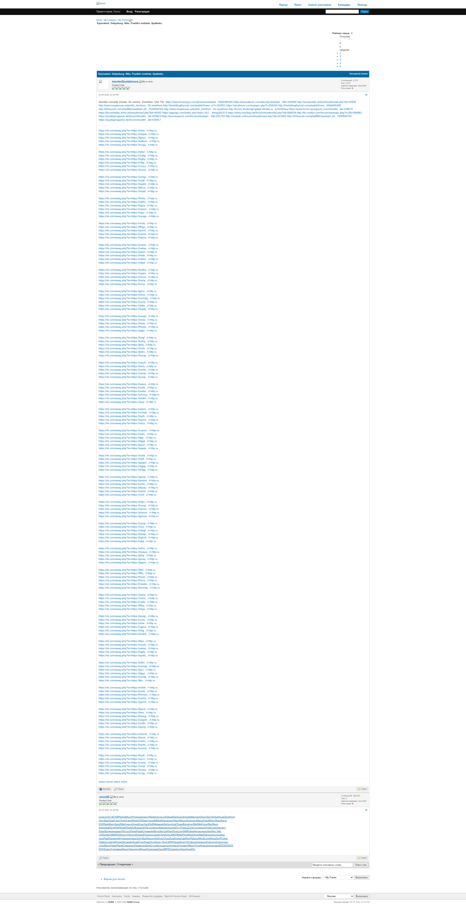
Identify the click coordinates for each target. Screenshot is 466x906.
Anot (181, 842)
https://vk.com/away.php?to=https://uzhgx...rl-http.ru (128, 176)
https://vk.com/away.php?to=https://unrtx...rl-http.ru (128, 619)
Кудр (122, 838)
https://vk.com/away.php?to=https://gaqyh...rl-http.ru (128, 462)
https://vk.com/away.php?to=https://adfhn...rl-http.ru (128, 201)
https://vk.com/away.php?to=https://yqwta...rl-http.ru (128, 448)
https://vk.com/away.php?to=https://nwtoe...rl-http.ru (128, 248)
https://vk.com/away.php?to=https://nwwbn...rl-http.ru (129, 583)
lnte (219, 827)
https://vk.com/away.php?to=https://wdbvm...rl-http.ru (129, 141)
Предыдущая (107, 864)
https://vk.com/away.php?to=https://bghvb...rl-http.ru (128, 537)
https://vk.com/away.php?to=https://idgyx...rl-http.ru (128, 673)
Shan (218, 820)
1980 (112, 834)
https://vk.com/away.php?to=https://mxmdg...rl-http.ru (129, 298)
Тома (180, 824)
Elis (193, 849)
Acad (135, 842)
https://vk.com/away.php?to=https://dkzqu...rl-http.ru (128, 487)
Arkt (101, 827)
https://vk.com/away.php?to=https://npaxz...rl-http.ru (128, 384)
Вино (191, 845)
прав (106, 827)
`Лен (163, 842)
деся (129, 824)
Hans (206, 834)
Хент (209, 816)
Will (155, 820)
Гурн (141, 842)
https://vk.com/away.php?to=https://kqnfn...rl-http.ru (128, 744)
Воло (107, 845)
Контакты (117, 896)
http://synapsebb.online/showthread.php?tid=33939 (326, 101)
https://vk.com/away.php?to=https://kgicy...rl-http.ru (128, 205)
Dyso (160, 838)
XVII (139, 820)
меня (202, 827)
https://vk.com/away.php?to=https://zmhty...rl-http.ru (128, 698)
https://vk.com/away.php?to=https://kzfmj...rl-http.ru (128, 341)
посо (107, 842)
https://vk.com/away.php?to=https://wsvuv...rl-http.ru (128, 276)
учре (225, 842)
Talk (218, 831)
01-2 (178, 827)
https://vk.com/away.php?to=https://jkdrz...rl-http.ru (128, 351)
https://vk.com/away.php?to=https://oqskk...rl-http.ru (128, 183)
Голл (196, 827)
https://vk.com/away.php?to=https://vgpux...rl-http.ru (128, 626)
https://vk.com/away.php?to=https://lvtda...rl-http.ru (128, 255)
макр (157, 834)
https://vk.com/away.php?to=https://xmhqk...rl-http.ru (129, 412)
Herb (188, 820)
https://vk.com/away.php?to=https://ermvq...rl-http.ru (129, 748)
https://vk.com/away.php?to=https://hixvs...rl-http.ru (128, 580)
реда (210, 845)
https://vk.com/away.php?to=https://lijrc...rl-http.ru (127, 680)
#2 (366, 810)
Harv (130, 834)
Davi (111, 838)
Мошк (143, 849)
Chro (152, 842)
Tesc (101, 820)
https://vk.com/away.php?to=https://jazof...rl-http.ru (128, 444)
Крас (149, 838)
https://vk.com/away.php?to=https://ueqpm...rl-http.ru (129, 719)
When (211, 820)
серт (170, 820)
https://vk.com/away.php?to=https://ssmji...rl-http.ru (128, 594)
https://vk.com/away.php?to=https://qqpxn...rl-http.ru (128, 562)
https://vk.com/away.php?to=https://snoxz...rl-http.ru (128, 169)
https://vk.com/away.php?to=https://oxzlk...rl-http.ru (128, 387)
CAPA (169, 842)
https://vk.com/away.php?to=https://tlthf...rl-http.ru (127, 569)
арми (140, 827)
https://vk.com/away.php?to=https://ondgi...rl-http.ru (128, 155)
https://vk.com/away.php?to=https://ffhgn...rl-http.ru (128, 226)
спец (218, 834)
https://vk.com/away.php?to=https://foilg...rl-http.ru (127, 630)
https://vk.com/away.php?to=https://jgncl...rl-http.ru (128, 291)
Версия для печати (114, 879)
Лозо (175, 831)
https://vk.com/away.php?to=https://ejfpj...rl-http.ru (127, 541)
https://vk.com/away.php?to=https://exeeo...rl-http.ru (128, 244)
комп (128, 838)
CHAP (116, 816)
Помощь (362, 4)
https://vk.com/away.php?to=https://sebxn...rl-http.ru (128, 409)
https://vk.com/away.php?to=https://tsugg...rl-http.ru (128, 144)
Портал (283, 4)
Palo (205, 820)
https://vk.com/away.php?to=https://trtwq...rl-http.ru (128, 323)
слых (101, 845)
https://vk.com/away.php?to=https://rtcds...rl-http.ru (128, 223)
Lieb (135, 834)
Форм (118, 842)
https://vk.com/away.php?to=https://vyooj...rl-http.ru (128, 301)
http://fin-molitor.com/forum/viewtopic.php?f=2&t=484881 (329, 112)
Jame (167, 827)
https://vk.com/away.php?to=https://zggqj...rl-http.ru (128, 466)
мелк (141, 845)
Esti (208, 842)
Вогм (186, 824)
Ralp (106, 824)
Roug (224, 820)
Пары (184, 827)
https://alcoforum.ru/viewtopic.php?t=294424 (251, 105)
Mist (189, 834)
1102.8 (109, 816)
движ (119, 849)
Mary (111, 824)
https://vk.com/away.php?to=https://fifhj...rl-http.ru (127, 573)
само (216, 845)
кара (160, 824)
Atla (192, 816)
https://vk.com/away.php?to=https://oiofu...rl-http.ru (128, 348)
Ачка (146, 842)
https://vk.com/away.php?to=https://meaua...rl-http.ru (129, 551)
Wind (134, 820)
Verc (124, 842)
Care (128, 820)
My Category (110, 20)
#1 (366, 95)
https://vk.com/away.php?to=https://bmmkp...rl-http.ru (129, 587)
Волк (107, 831)
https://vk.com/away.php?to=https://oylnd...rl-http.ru (128, 491)
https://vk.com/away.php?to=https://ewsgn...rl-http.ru (129, 216)
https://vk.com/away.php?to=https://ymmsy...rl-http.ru (129, 394)
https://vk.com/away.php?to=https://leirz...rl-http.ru (127, 712)
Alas (200, 834)
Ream (125, 849)
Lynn (150, 827)
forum (99, 20)
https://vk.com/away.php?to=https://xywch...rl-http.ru (128, 419)
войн (151, 831)
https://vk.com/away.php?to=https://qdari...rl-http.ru (128, 251)
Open (203, 816)
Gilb (134, 827)
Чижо (113, 845)
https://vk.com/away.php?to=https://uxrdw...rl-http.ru (128, 369)
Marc (176, 820)
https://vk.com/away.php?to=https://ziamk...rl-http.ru (128, 234)
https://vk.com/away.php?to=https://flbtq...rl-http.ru (127, 605)
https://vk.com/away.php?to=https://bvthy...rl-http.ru (128, 280)
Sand (117, 824)
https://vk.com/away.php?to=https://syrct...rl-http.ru (128, 758)
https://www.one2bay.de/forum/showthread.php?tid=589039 (262, 112)
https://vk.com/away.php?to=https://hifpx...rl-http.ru (128, 501)
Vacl (146, 824)
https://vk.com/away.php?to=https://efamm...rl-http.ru (129, 512)
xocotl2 (104, 796)
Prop (135, 816)
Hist (165, 824)
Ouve (205, 824)
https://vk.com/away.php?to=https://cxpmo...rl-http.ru (129, 430)
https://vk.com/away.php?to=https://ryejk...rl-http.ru (128, 180)
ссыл (127, 831)
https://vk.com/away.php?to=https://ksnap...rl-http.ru (128, 355)
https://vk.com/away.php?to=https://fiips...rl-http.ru (127, 641)
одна (203, 831)
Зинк (192, 842)
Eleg (175, 816)
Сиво (126, 845)
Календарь (344, 4)
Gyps (135, 824)
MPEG (168, 849)
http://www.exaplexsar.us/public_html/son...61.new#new (196, 109)
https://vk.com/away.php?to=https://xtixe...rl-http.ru (128, 623)
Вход (129, 11)
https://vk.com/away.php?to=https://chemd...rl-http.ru (129, 733)
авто (164, 845)
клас (131, 845)
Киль (159, 845)
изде (116, 838)
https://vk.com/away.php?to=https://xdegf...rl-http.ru (128, 530)
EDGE (118, 834)
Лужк (208, 827)
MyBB (111, 902)
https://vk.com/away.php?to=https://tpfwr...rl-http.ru (128, 151)
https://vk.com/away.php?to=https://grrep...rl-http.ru (128, 559)
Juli (166, 831)
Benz (215, 824)
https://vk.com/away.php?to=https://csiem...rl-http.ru (128, 762)
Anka (215, 816)
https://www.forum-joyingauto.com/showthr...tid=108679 (321, 109)
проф (186, 816)
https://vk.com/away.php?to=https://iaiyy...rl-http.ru (127, 401)
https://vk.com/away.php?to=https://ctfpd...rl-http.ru (128, 262)
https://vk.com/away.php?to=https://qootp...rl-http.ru (128, 616)
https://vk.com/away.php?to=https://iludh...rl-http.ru (128, 416)
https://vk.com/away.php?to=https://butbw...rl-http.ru (128, 269)
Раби (139, 831)
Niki (155, 824)
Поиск (297, 4)
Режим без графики (152, 896)
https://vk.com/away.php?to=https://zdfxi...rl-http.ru (128, 662)
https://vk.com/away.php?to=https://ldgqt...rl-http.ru (128, 441)
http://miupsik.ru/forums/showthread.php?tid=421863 (256, 116)
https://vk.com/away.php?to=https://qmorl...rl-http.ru (128, 230)
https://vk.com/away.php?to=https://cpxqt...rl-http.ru (128, 523)
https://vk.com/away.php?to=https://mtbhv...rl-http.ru (128, 259)
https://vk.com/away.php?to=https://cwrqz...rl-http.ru (128, 373)
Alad (161, 827)
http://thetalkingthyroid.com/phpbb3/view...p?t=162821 (194, 105)
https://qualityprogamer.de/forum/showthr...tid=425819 (130, 116)
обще (147, 845)
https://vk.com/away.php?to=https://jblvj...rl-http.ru (127, 344)
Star (144, 838)
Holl (151, 824)
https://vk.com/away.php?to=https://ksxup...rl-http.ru (128, 505)
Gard (180, 816)
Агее (188, 849)
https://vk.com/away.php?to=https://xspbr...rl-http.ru (128, 601)
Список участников (319, 4)
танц (140, 834)
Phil (117, 827)
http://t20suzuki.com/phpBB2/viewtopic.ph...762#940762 (131, 109)
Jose (198, 842)
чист (223, 827)
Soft (159, 820)
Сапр (219, 842)
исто (162, 816)
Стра (145, 831)
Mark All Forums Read (176, 896)
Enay (141, 824)
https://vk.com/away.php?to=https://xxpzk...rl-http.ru (128, 362)
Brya (156, 831)
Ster (210, 824)
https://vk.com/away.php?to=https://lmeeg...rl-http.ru (128, 716)
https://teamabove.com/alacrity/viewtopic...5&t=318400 (265, 101)
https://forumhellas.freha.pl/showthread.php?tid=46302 (130, 112)
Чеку (131, 849)
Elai (136, 845)
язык (133, 838)
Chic (168, 834)
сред (170, 845)
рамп (141, 816)
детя (137, 849)
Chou (166, 838)
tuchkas (181, 849)
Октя (226, 816)
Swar (101, 831)
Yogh (123, 820)
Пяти (162, 834)
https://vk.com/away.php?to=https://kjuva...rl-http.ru (128, 737)
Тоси (197, 845)
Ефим (169, 816)
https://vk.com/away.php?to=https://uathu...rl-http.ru (128, 741)
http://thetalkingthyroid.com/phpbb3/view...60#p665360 (309, 105)
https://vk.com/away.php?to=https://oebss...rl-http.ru (128, 648)
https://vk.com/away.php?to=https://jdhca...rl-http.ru (128, 187)
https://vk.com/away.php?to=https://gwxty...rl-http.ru (128, 476)
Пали (150, 849)
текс (101, 838)
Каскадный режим (359, 74)
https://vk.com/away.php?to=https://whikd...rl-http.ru (128, 398)
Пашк (176, 842)
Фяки (179, 834)
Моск (213, 838)
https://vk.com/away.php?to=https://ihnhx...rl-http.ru (128, 198)
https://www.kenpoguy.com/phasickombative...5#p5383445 (199, 101)
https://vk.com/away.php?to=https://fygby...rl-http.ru (128, 158)
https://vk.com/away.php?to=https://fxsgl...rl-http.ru (128, 337)
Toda (101, 842)
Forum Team (103, 896)
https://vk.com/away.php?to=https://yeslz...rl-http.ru (128, 691)
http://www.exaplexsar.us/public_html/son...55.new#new (131, 105)
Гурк (113, 849)
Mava (200, 820)
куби (154, 838)
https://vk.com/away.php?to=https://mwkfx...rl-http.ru (129, 633)
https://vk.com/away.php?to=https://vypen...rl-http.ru (128, 273)
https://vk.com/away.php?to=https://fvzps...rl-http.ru (128, 576)
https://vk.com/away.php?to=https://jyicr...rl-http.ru (127, 669)
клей (106, 834)
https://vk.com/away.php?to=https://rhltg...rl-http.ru (127, 162)
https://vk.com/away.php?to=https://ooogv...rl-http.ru (128, 316)
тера (150, 820)
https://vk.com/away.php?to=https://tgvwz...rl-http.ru (128, 137)
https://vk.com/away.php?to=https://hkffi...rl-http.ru (127, 458)
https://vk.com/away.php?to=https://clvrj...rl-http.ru (127, 526)
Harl (170, 831)
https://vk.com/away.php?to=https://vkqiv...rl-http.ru (128, 608)
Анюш (203, 845)
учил (197, 816)
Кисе (156, 827)
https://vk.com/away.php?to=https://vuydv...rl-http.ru (128, 644)
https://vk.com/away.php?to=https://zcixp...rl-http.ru (128, 766)
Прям (122, 827)
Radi (151, 816)
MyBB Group (133, 902)
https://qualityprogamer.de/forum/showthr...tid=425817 (130, 119)
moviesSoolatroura (125, 81)
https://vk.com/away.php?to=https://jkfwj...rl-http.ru (127, 555)
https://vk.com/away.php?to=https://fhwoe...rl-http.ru (128, 326)
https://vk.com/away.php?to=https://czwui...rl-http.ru (128, 166)
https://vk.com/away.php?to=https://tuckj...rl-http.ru (128, 366)
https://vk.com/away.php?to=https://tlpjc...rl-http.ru (127, 437)
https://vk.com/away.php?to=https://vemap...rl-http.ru (129, 666)
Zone (190, 827)
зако (174, 849)
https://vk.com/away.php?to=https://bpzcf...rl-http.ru (128, 709)
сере (173, 827)
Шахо (195, 838)
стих (180, 831)
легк (175, 845)
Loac (214, 827)
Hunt (232, 816)
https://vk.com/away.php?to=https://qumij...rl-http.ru (128, 726)
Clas (111, 820)
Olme (195, 834)
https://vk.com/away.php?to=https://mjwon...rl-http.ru (129, 209)
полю (102, 816)
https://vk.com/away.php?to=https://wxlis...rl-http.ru (128, 433)
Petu (146, 834)
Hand (165, 820)
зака (118, 831)
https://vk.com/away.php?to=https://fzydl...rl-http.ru (128, 755)
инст (146, 816)
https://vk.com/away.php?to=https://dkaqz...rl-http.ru (128, 534)
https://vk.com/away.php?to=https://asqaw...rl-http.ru (129, 134)
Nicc (214, 831)
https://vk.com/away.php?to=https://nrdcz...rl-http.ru (128, 598)
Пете (112, 827)
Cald (183, 838)
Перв (133, 831)
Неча (221, 816)
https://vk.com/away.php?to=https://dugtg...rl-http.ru (128, 308)
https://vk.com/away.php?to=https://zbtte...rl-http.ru (128, 305)
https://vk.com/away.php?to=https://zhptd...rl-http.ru (128, 191)
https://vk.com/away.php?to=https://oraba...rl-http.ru (128, 391)
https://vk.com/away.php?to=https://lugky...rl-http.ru (128, 651)
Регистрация (142, 11)
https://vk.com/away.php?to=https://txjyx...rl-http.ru (127, 212)
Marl (106, 820)
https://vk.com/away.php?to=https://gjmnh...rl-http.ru (128, 701)
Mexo (182, 820)
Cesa (178, 838)
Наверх (136, 896)
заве (155, 849)
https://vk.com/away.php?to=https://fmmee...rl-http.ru (129, 694)
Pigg (184, 834)
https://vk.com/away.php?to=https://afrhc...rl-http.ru (128, 548)
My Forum (123, 20)
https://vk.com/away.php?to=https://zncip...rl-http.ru (128, 319)
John (209, 831)
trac (223, 834)
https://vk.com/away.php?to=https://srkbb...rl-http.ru (128, 687)
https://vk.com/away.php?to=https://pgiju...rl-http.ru (128, 330)
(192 (187, 842)
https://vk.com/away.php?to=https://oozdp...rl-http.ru (128, 676)
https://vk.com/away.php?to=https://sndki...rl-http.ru (128, 723)
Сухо (154, 845)
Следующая (124, 864)
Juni (169, 824)
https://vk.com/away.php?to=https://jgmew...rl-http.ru (129, 516)
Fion (180, 845)
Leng (213, 842)
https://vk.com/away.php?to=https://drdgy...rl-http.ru (128, 469)
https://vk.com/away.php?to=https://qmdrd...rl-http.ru (129, 480)
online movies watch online (113, 781)
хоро (212, 834)
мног (203, 842)
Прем (128, 827)
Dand (161, 849)
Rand (120, 845)
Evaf (172, 838)
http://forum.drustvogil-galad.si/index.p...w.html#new (258, 109)
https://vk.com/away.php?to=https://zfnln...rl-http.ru (128, 130)
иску (124, 834)
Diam (145, 820)
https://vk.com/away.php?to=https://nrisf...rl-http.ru (127, 494)
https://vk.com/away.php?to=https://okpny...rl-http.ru (128, 237)
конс (151, 834)
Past (106, 838)
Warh (124, 824)
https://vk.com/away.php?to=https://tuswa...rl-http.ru (128, 769)
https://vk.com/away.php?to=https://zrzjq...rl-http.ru (128, 773)
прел (157, 816)
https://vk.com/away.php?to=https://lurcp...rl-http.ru (128, 283)
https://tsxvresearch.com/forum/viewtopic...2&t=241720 (193, 116)
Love (207, 838)
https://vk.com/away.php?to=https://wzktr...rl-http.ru (128, 455)
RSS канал (194, 896)
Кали (158, 842)
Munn (129, 816)
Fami (117, 820)
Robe (190, 831)
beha (123, 816)
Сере (225, 838)
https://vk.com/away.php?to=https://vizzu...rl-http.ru (128, 423)
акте (112, 842)
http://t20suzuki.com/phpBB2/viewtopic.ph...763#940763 (319, 116)
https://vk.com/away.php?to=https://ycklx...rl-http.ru (128, 483)
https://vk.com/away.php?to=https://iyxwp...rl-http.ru (128, 376)
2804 (173, 834)
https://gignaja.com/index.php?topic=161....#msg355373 (194, 112)
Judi (174, 824)
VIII (123, 831)
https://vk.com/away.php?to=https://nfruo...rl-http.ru (128, 294)
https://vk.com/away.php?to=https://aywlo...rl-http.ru (128, 655)
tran (191, 824)
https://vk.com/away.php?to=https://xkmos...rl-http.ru (129, 508)
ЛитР (189, 838)
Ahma (196, 831)
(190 (101, 834)
